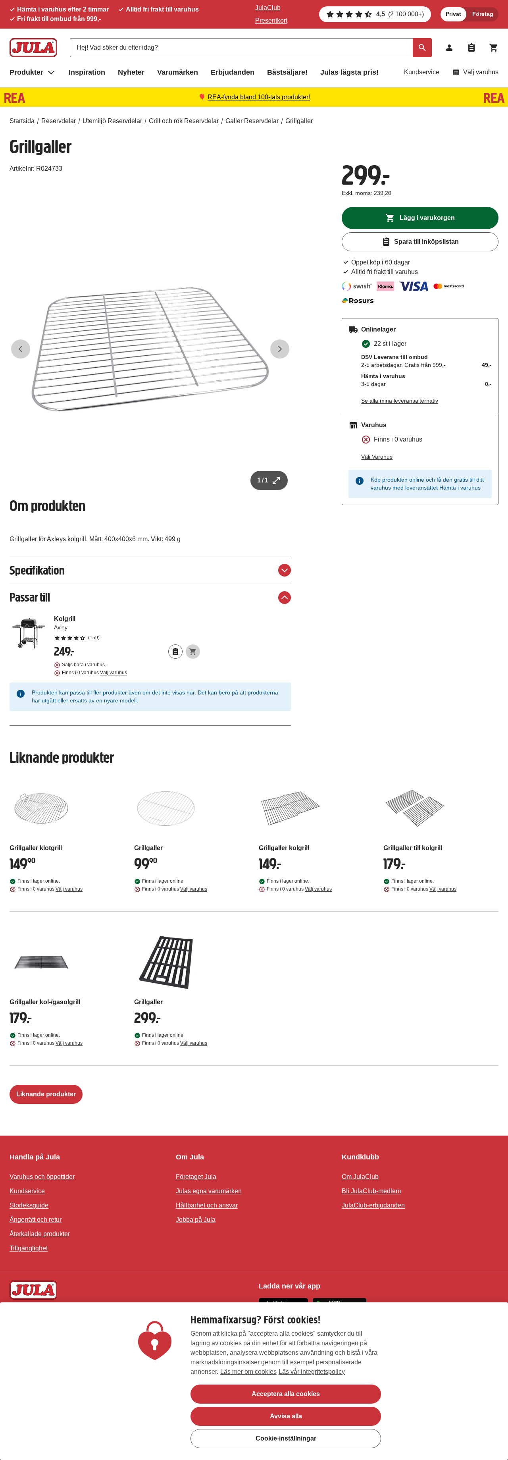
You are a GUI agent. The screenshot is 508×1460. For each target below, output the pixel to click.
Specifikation (37, 570)
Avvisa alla (286, 1416)
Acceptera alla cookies (286, 1394)
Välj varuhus (480, 72)
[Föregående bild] (20, 349)
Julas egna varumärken (209, 1191)
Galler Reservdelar (252, 121)
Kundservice (421, 72)
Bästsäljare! (287, 72)
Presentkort (271, 20)
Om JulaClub (360, 1176)
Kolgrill (127, 627)
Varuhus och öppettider (42, 1176)
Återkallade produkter (40, 1233)
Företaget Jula (196, 1176)
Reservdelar (58, 121)
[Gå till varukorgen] (493, 47)
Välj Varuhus (377, 456)
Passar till (30, 597)
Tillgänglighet (29, 1248)
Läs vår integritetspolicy (312, 1371)
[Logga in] (449, 47)
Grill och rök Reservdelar (184, 121)
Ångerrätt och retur (36, 1219)
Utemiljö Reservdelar (112, 121)
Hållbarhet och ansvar (207, 1205)
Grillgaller (299, 121)
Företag (482, 14)
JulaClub (268, 7)
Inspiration (87, 72)
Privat (453, 14)
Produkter (26, 72)
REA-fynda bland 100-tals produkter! (259, 97)
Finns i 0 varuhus (94, 672)
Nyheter (131, 72)
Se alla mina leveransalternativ (399, 400)
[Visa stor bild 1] (150, 349)
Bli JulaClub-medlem (371, 1191)
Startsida (22, 121)
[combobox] (251, 47)
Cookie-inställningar (286, 1438)
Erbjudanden (232, 72)
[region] (254, 1381)
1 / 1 (262, 480)
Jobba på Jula (196, 1219)
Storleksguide (29, 1205)
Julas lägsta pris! (349, 72)
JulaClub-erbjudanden (373, 1205)
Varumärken (177, 72)
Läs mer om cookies (248, 1371)
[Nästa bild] (279, 349)
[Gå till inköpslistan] (471, 47)
